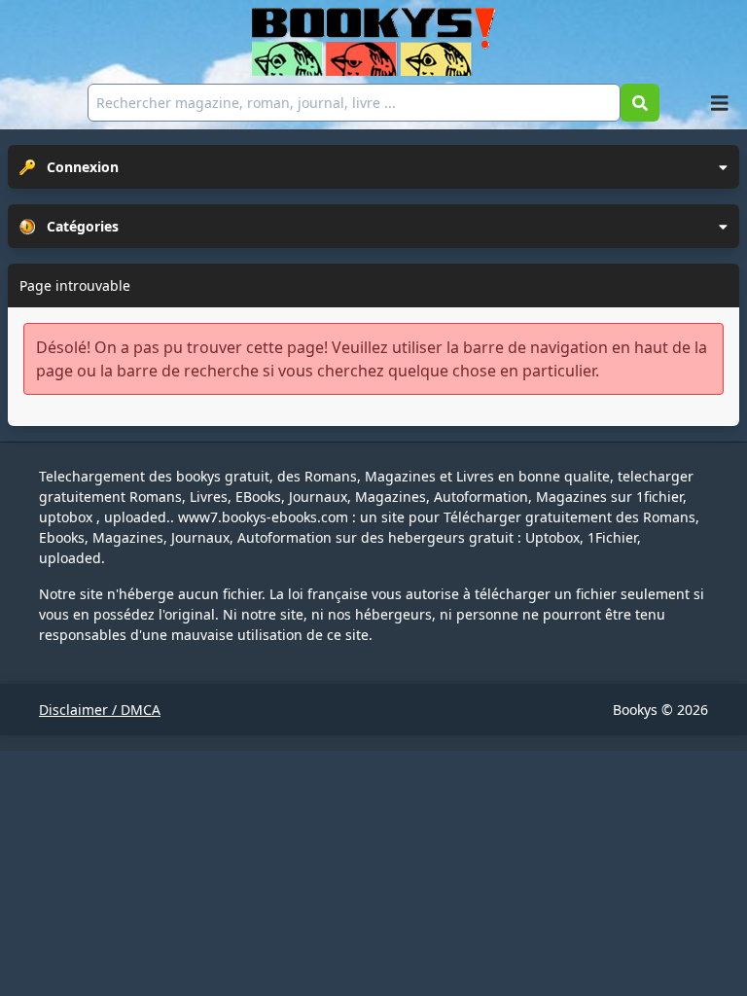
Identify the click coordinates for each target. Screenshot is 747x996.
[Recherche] (640, 103)
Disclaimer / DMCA (99, 709)
